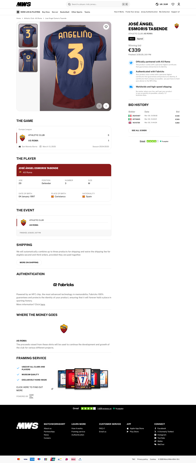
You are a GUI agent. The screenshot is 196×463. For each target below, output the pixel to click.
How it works (77, 428)
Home (18, 18)
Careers (47, 438)
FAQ (101, 428)
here (43, 304)
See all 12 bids (139, 130)
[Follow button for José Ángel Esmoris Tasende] (106, 27)
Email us (102, 432)
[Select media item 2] (28, 60)
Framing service (78, 432)
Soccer (55, 12)
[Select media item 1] (28, 36)
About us (47, 428)
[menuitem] (161, 4)
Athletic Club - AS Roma (33, 18)
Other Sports (76, 12)
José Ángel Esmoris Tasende (55, 18)
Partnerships (49, 432)
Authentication (77, 435)
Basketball (64, 12)
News (46, 435)
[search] (98, 4)
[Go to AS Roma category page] (22, 138)
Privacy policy (142, 459)
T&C (133, 459)
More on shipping (29, 262)
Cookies (153, 459)
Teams (87, 12)
